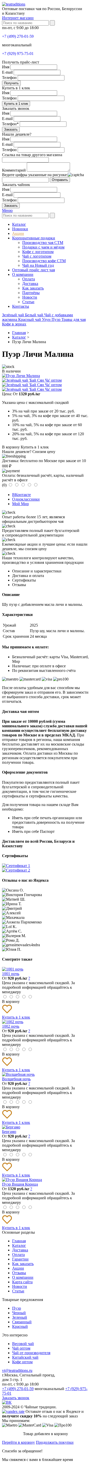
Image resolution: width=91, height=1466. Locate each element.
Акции (18, 233)
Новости (29, 297)
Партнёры (31, 293)
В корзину (11, 447)
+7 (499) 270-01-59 (18, 36)
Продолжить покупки (55, 1442)
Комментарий (14, 170)
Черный (19, 1313)
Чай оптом (21, 1348)
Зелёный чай (13, 315)
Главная (19, 1241)
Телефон (9, 77)
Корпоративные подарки (33, 238)
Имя (5, 67)
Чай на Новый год (38, 265)
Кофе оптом (22, 1362)
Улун (47, 319)
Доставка (30, 283)
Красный (20, 1326)
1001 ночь (10, 974)
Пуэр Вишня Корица (20, 1184)
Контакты (20, 306)
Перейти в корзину (18, 1442)
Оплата (28, 279)
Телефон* (10, 124)
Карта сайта (22, 1282)
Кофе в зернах (14, 324)
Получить (11, 83)
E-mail (7, 72)
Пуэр (56, 319)
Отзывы (19, 1273)
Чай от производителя (31, 1353)
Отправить (60, 180)
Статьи (28, 302)
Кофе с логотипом (38, 252)
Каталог (19, 224)
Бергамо (9, 1131)
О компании (22, 274)
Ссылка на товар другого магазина (32, 155)
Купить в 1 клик (16, 104)
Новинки (20, 229)
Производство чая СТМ (42, 242)
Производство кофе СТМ (44, 261)
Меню (7, 210)
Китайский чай (25, 1357)
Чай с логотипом (36, 256)
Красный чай (30, 319)
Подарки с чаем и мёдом (43, 247)
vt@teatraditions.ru (17, 1370)
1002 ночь (10, 1026)
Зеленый (19, 1317)
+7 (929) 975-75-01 (18, 53)
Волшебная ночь (16, 1079)
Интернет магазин (18, 18)
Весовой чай (23, 1343)
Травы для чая (73, 319)
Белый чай (34, 315)
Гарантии (20, 1259)
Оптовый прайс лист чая (33, 270)
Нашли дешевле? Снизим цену (28, 451)
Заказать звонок (15, 1398)
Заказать (11, 129)
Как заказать (33, 288)
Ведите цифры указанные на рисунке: (35, 175)
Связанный (22, 1322)
